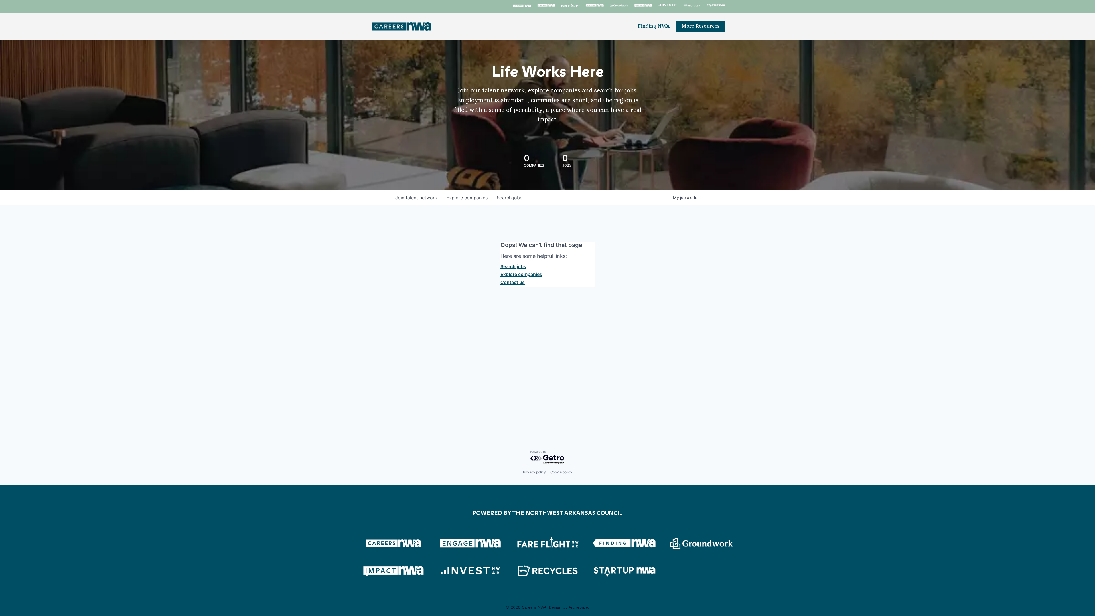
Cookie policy (561, 472)
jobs (509, 197)
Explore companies (521, 274)
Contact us (512, 282)
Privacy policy (534, 472)
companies (467, 197)
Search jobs (513, 266)
